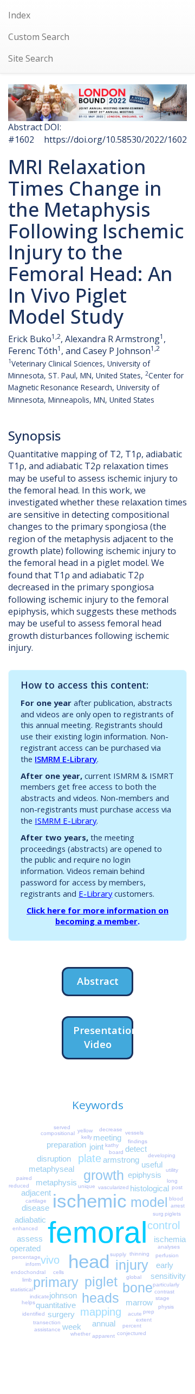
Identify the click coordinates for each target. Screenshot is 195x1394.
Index (19, 15)
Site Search (30, 58)
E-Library (95, 893)
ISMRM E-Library (66, 758)
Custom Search (38, 37)
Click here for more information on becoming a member (97, 916)
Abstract (98, 981)
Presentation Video (103, 1037)
